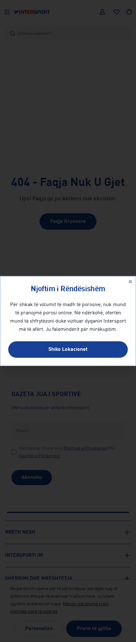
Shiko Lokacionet (68, 349)
